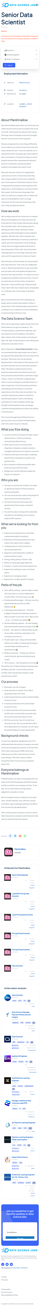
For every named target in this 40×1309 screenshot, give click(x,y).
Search (10, 65)
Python (15, 1108)
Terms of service (6, 1292)
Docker (21, 1061)
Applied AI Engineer (19, 1056)
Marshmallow (20, 849)
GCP (19, 1000)
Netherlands (32, 1072)
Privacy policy (5, 1289)
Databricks (21, 1042)
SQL (20, 1162)
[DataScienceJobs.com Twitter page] (7, 1264)
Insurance (23, 90)
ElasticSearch (29, 1086)
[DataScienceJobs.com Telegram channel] (11, 1264)
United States (32, 1050)
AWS (14, 1086)
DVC (25, 1128)
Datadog (20, 1182)
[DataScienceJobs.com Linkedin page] (2, 1264)
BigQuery (15, 1022)
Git (25, 1000)
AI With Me (24, 1268)
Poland (32, 1094)
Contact (4, 1277)
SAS (24, 1108)
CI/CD (14, 1061)
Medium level (24, 82)
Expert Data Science (20, 1157)
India (33, 1006)
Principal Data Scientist (21, 933)
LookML (28, 1022)
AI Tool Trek (16, 1268)
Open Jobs (17, 852)
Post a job (4, 1280)
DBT (22, 1022)
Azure (14, 1000)
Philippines (31, 1117)
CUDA (19, 1145)
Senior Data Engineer (20, 875)
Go (27, 1061)
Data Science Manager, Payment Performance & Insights (21, 1014)
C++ (14, 1145)
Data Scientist (17, 966)
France (33, 1151)
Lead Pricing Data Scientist (22, 915)
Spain (33, 1168)
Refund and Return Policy (9, 1295)
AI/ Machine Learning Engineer (23, 1122)
